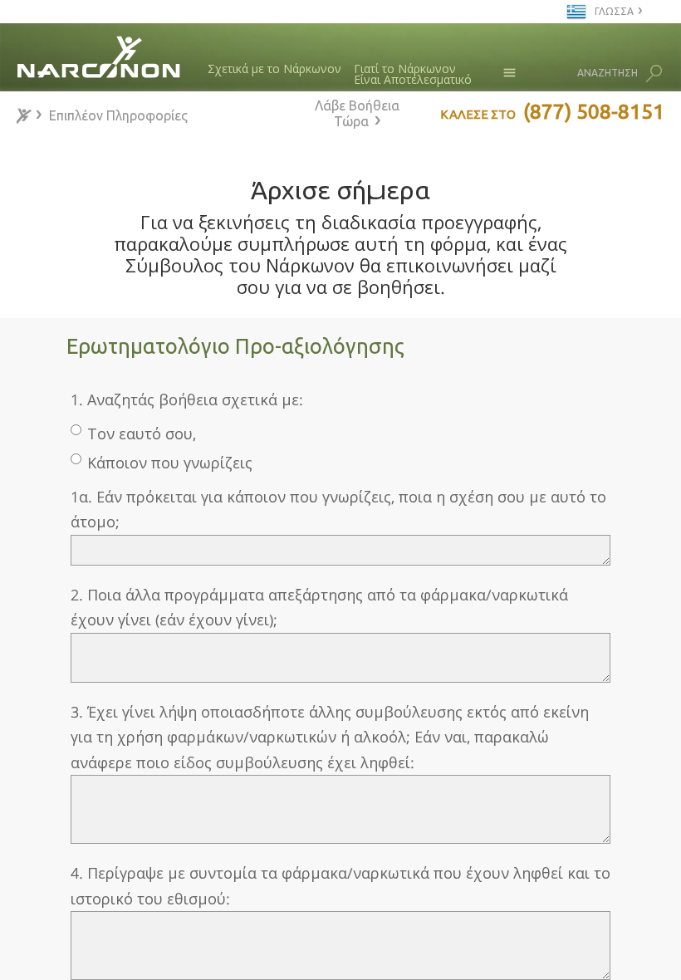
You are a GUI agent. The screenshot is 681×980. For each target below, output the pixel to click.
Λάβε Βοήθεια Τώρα (357, 113)
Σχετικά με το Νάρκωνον (274, 68)
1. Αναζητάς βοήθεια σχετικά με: (187, 399)
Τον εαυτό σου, (141, 433)
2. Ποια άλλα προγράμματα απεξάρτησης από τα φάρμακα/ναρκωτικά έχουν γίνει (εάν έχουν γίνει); (319, 607)
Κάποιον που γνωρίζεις (169, 463)
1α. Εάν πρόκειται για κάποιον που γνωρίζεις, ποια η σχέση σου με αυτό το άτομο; (338, 509)
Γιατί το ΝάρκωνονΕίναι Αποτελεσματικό (413, 74)
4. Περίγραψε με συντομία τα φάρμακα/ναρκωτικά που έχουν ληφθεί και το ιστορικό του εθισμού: (340, 886)
